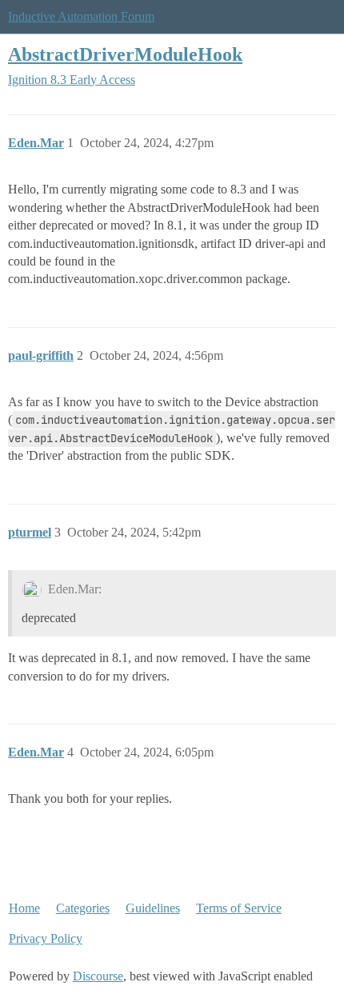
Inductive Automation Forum (81, 16)
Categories (83, 908)
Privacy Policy (45, 938)
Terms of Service (239, 908)
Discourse (98, 976)
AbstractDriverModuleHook (125, 54)
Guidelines (153, 908)
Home (24, 908)
